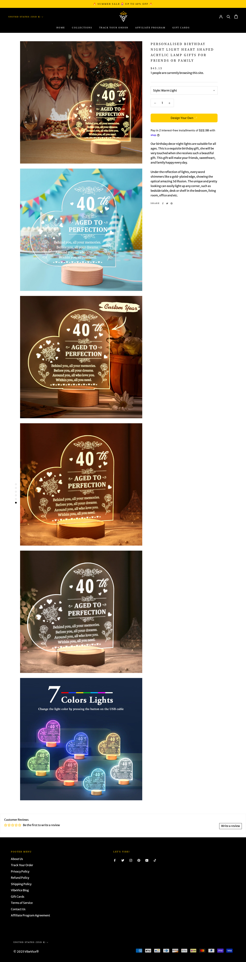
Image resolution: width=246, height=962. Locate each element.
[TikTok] (154, 860)
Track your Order (113, 27)
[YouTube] (146, 860)
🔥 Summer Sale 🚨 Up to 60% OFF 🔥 (123, 4)
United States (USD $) (24, 16)
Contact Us (18, 909)
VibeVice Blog (20, 890)
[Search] (228, 16)
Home (60, 27)
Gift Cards (181, 27)
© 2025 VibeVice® (26, 951)
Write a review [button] (230, 826)
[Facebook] (163, 203)
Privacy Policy (20, 871)
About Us (17, 859)
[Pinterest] (172, 203)
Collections (82, 27)
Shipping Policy (21, 884)
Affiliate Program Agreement (30, 915)
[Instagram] (130, 860)
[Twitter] (167, 203)
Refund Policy (20, 878)
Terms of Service (22, 903)
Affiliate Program (150, 27)
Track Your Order (22, 865)
